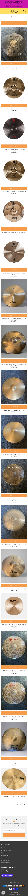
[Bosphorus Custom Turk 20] (14, 693)
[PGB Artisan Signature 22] (14, 522)
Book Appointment (6, 850)
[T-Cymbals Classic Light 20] (14, 252)
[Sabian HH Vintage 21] (14, 779)
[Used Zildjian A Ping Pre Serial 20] (14, 296)
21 (24, 807)
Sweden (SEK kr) (13, 882)
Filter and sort (15, 23)
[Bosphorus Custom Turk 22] (14, 648)
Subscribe (14, 835)
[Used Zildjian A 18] (14, 566)
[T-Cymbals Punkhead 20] (14, 211)
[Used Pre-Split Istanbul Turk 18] (14, 476)
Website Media (5, 852)
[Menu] (2, 11)
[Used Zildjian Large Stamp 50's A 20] (14, 341)
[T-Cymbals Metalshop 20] (14, 88)
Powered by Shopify (14, 892)
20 (24, 804)
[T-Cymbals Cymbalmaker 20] (14, 128)
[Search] (26, 11)
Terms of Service (5, 857)
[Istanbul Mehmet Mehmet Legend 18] (14, 606)
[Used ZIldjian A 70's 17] (14, 432)
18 (17, 804)
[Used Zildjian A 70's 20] (14, 387)
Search (3, 848)
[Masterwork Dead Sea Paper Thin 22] (14, 44)
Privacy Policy (5, 860)
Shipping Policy (5, 862)
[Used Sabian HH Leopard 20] (14, 739)
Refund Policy (5, 855)
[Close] (27, 4)
